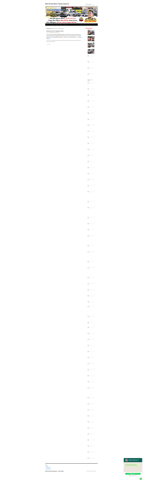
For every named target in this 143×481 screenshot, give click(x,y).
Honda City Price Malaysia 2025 (55, 31)
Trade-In (57, 24)
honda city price (56, 40)
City (50, 40)
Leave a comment (52, 41)
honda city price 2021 (62, 40)
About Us (65, 24)
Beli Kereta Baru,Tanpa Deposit (57, 4)
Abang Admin (57, 32)
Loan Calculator (52, 24)
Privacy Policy (61, 471)
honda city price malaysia (69, 40)
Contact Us (61, 24)
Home (47, 24)
